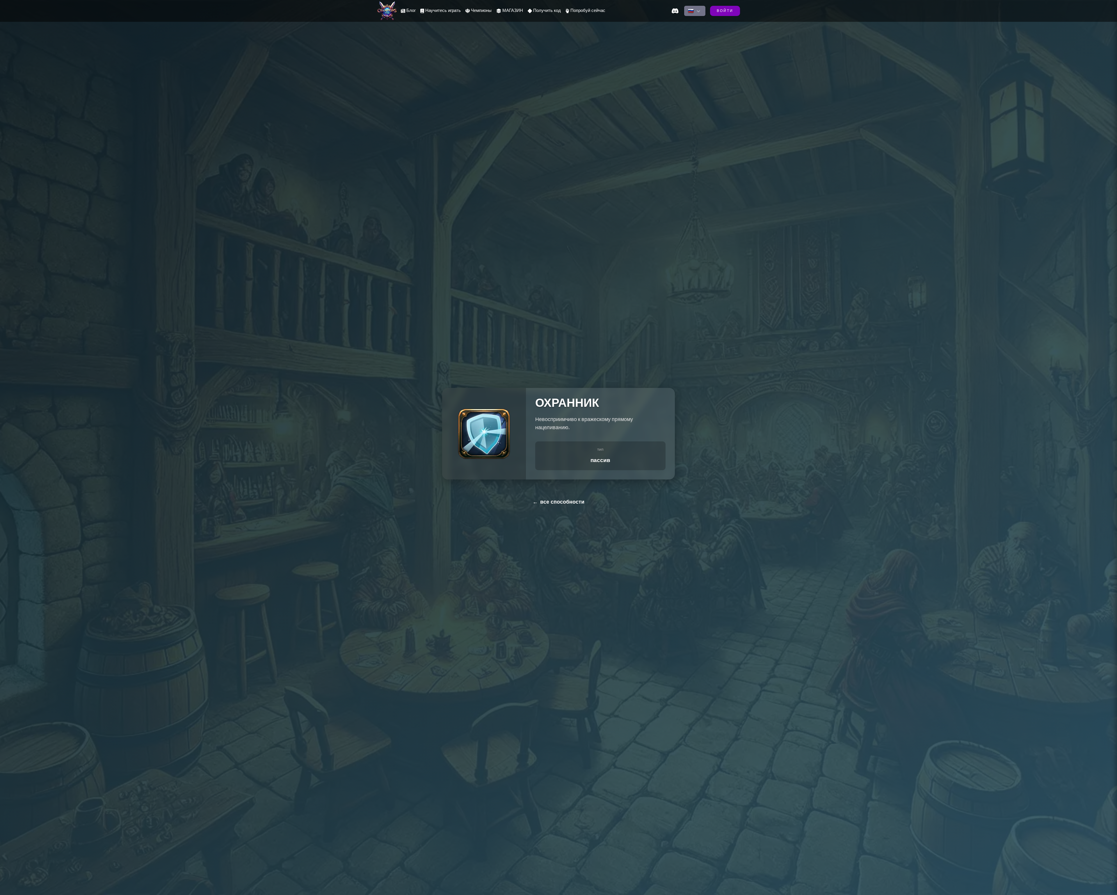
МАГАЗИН (512, 11)
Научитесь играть (443, 11)
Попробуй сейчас (587, 11)
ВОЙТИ (725, 11)
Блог (411, 11)
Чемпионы (481, 11)
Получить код (547, 11)
